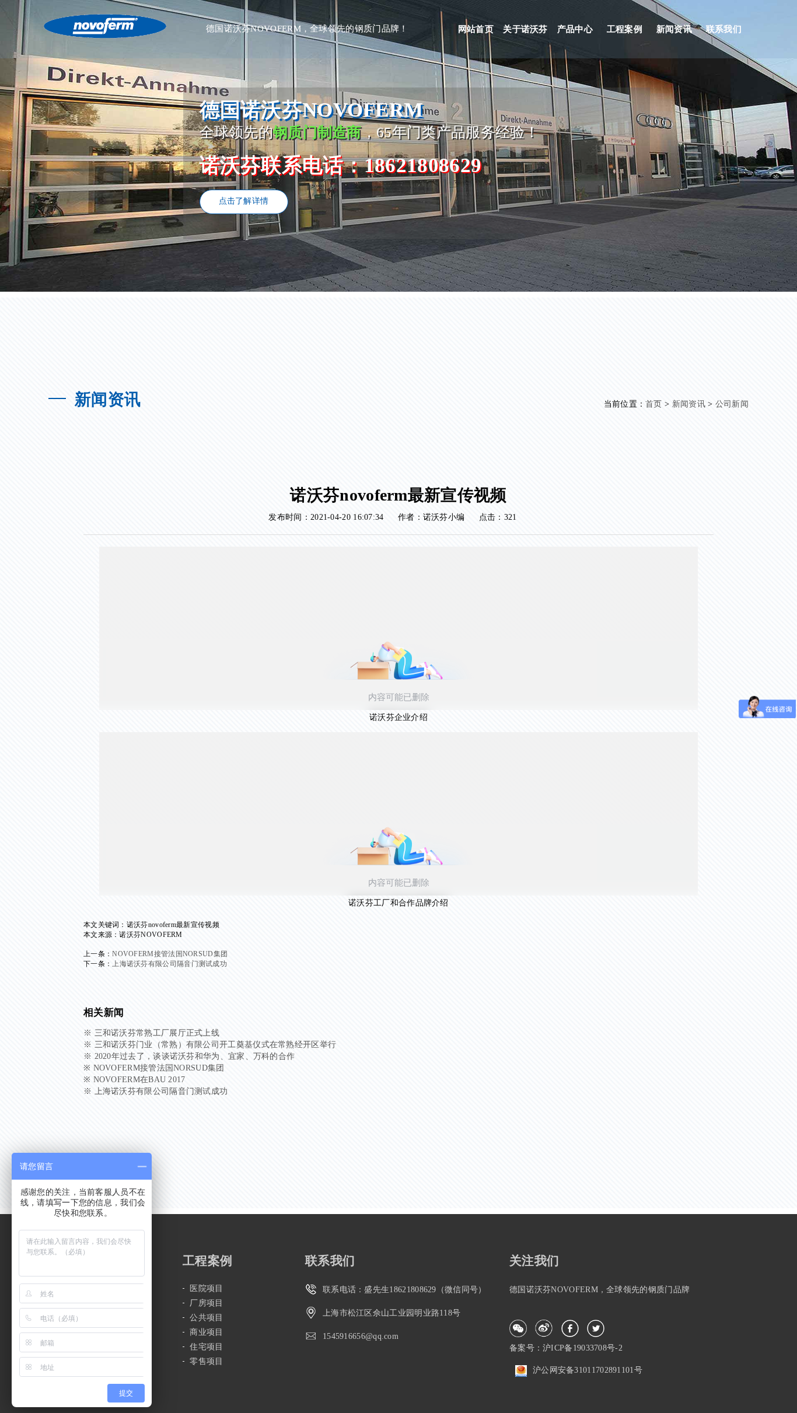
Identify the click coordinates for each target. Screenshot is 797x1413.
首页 (653, 404)
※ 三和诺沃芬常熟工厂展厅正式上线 (151, 1033)
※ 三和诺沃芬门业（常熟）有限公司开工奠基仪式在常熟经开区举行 (209, 1044)
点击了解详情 (244, 201)
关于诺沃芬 (525, 29)
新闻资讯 (674, 29)
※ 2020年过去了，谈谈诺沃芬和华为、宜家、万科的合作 (189, 1056)
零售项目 (206, 1361)
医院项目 (206, 1288)
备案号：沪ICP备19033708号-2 (566, 1348)
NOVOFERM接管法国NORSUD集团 (170, 954)
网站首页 (476, 29)
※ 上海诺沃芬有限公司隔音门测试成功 (155, 1091)
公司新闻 (732, 404)
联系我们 (724, 29)
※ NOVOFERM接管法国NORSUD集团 (154, 1068)
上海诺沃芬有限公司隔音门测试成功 (169, 964)
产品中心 (575, 29)
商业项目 (206, 1332)
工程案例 (624, 29)
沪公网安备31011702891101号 (587, 1370)
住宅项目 (206, 1346)
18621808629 (412, 1289)
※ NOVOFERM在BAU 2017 (134, 1079)
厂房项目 (206, 1303)
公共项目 (206, 1317)
